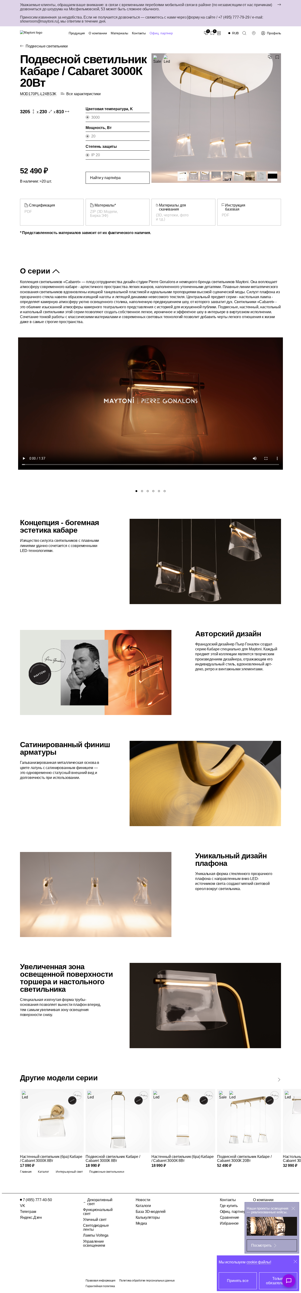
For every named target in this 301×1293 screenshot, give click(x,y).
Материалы (119, 33)
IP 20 (95, 155)
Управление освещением (94, 1243)
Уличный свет (94, 1220)
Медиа (141, 1223)
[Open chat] (288, 1280)
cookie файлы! (258, 1262)
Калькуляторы (148, 1217)
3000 (95, 117)
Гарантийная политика (100, 1286)
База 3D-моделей (151, 1212)
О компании (98, 33)
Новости (143, 1200)
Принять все (237, 1281)
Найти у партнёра (105, 178)
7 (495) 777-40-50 (37, 1200)
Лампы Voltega (95, 1235)
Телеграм (28, 1212)
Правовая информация (100, 1280)
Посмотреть (261, 1245)
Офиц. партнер (161, 33)
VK (22, 1206)
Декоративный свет (99, 1202)
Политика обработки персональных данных (147, 1280)
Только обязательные (278, 1281)
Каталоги (143, 1206)
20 (93, 136)
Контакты (139, 33)
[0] (206, 33)
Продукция (77, 33)
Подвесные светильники (47, 46)
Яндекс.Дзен (31, 1217)
